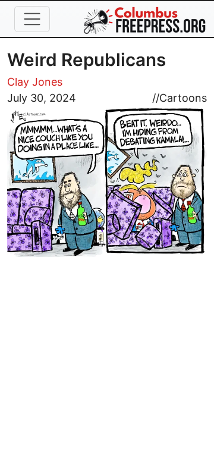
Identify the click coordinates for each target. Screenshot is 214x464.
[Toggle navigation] (32, 19)
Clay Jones (34, 82)
